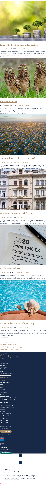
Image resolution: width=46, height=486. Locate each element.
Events (2, 387)
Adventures (3, 391)
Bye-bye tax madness (10, 268)
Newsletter (6, 431)
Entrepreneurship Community (8, 397)
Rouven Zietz (5, 49)
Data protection (4, 444)
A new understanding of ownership (17, 323)
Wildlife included (8, 101)
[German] (1, 485)
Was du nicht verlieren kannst (8, 344)
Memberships (3, 394)
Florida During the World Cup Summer (10, 349)
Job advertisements (5, 375)
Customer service (4, 428)
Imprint (2, 443)
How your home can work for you (16, 213)
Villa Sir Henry (4, 367)
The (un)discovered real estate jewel (17, 158)
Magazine (2, 409)
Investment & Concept (23, 49)
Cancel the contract (5, 449)
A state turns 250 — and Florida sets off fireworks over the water (17, 348)
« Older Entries (4, 337)
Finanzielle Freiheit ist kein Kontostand (19, 44)
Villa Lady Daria (4, 365)
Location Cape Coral (5, 363)
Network (2, 389)
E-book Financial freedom (7, 404)
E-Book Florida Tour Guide (7, 407)
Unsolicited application (6, 373)
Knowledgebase (4, 396)
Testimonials (3, 392)
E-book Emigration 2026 (6, 405)
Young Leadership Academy (7, 399)
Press (1, 385)
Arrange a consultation (6, 426)
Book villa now (4, 369)
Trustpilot (2, 380)
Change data (3, 451)
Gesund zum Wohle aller (6, 342)
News (1, 384)
